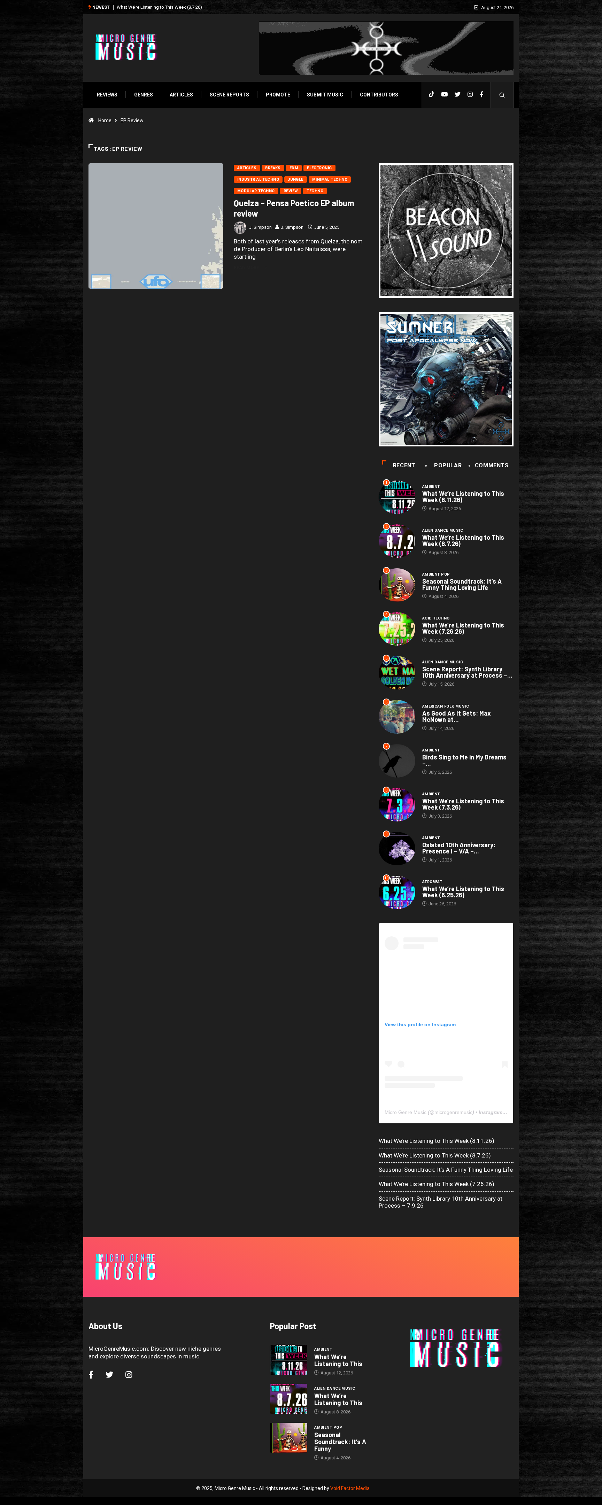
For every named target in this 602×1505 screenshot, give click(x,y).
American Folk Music (445, 706)
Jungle (295, 179)
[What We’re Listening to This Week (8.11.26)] (288, 1360)
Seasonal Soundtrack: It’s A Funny (340, 1441)
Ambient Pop (436, 574)
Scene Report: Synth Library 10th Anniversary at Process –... (467, 672)
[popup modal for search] (502, 95)
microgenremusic (453, 1112)
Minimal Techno (329, 179)
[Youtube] (444, 94)
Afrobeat (432, 882)
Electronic (319, 168)
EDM (294, 168)
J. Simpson (260, 227)
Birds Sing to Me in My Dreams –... (464, 760)
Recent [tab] (404, 465)
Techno (315, 191)
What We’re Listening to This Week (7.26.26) (463, 628)
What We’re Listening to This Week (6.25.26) (463, 892)
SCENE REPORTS (229, 95)
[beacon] (446, 230)
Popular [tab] (448, 465)
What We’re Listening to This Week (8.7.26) (463, 540)
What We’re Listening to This (338, 1360)
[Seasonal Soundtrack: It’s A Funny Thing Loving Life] (288, 1438)
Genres (143, 95)
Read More (246, 267)
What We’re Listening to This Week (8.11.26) (463, 497)
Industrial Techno (258, 179)
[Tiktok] (431, 94)
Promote (278, 95)
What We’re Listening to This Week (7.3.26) (463, 804)
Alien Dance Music (442, 530)
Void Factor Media (350, 1488)
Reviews (107, 95)
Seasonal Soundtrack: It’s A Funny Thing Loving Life (462, 584)
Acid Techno (436, 618)
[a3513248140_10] (446, 379)
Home (104, 120)
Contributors (379, 95)
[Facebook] (482, 94)
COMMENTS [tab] (492, 465)
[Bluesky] (458, 94)
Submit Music (325, 95)
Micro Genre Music (405, 1112)
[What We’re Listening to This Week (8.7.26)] (288, 1399)
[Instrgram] (470, 94)
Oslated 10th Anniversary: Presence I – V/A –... (458, 848)
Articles (181, 95)
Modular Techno (256, 191)
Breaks (273, 168)
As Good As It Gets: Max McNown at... (456, 716)
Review (291, 191)
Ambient (431, 486)
